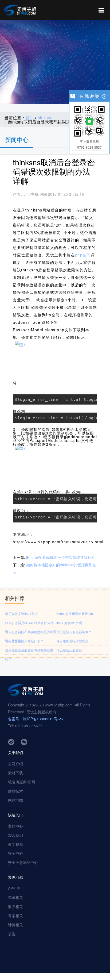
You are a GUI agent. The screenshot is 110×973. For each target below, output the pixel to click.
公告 (11, 934)
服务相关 (15, 906)
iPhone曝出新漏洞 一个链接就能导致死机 (60, 557)
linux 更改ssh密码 (69, 622)
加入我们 (15, 835)
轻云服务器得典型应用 (72, 641)
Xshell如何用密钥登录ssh (74, 613)
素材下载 (15, 773)
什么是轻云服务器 (69, 650)
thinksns (44, 118)
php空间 (83, 254)
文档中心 (15, 826)
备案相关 (15, 915)
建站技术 (15, 791)
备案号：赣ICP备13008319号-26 (35, 718)
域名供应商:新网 (21, 782)
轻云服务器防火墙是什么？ (24, 641)
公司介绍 (15, 764)
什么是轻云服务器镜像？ (74, 631)
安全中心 (15, 853)
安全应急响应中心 (23, 862)
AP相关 (14, 888)
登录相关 (15, 897)
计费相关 (15, 924)
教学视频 (15, 844)
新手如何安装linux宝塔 (21, 613)
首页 (30, 118)
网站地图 (15, 800)
